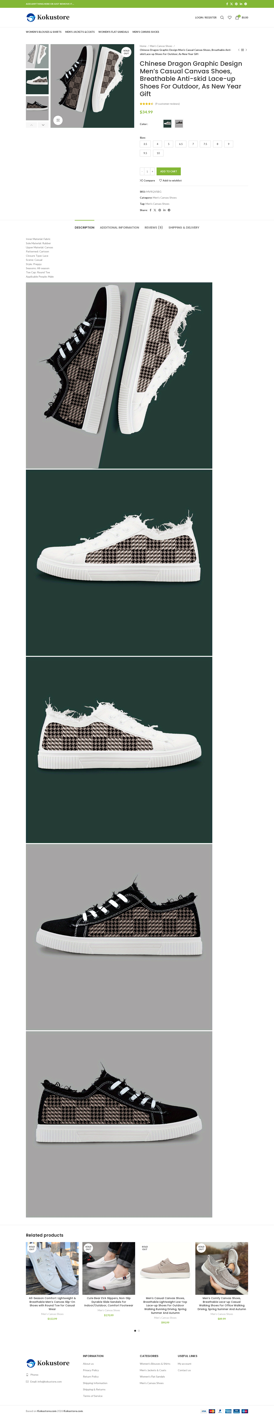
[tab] (84, 225)
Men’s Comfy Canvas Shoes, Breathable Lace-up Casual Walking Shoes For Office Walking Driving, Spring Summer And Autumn (222, 1303)
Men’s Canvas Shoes (152, 1383)
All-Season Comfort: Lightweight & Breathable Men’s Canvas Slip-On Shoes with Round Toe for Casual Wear (52, 1303)
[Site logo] (48, 17)
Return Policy (91, 1376)
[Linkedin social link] (241, 3)
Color (143, 124)
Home (143, 46)
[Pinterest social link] (236, 3)
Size (142, 137)
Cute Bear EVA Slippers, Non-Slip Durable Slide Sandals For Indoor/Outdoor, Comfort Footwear (108, 1301)
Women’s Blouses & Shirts (155, 1363)
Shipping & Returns (94, 1389)
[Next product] (246, 50)
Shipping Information (95, 1383)
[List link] (51, 1375)
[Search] (222, 17)
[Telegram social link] (245, 3)
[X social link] (231, 3)
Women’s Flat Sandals (152, 1376)
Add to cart (168, 171)
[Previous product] (239, 50)
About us (88, 1363)
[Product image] (52, 1268)
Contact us (184, 1370)
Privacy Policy (91, 1370)
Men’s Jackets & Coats (153, 1370)
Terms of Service (93, 1395)
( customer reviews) (167, 103)
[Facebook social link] (227, 3)
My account (184, 1363)
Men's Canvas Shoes (161, 46)
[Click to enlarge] (58, 120)
